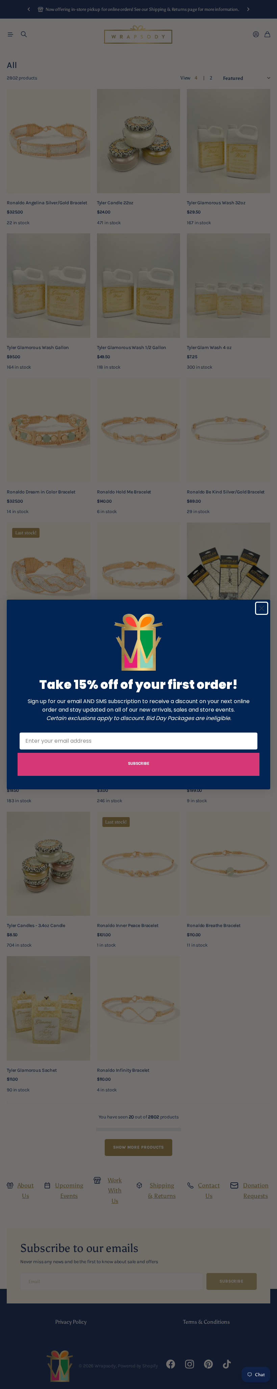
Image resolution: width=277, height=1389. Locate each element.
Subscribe (138, 763)
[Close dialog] (262, 608)
